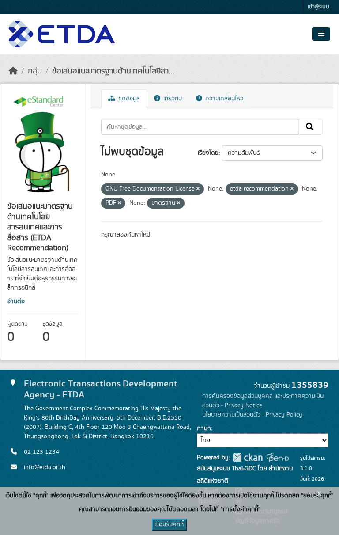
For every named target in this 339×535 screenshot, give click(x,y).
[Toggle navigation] (321, 34)
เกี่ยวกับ (172, 98)
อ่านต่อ (16, 301)
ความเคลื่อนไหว (223, 98)
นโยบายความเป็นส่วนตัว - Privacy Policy (252, 414)
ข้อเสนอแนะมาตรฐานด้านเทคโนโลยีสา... (113, 71)
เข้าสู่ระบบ (318, 7)
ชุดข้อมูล (128, 98)
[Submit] (310, 127)
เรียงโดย (208, 153)
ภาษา (204, 428)
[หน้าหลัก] (13, 71)
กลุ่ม (35, 71)
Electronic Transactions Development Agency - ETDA (100, 389)
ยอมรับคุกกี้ (169, 524)
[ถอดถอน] (198, 189)
